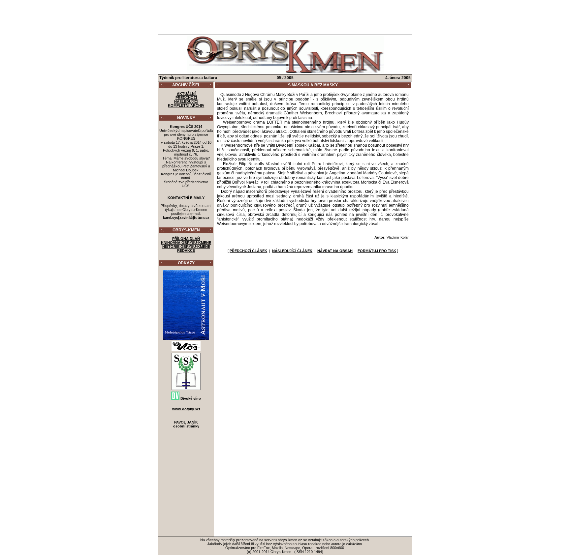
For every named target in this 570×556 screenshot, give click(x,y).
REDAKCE (186, 250)
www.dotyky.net (186, 409)
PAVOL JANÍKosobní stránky (186, 424)
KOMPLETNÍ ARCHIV (186, 105)
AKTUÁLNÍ (186, 94)
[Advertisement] (285, 16)
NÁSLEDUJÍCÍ (186, 101)
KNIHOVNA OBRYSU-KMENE (186, 243)
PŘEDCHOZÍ (186, 98)
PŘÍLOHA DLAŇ (186, 239)
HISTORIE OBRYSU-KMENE (186, 247)
